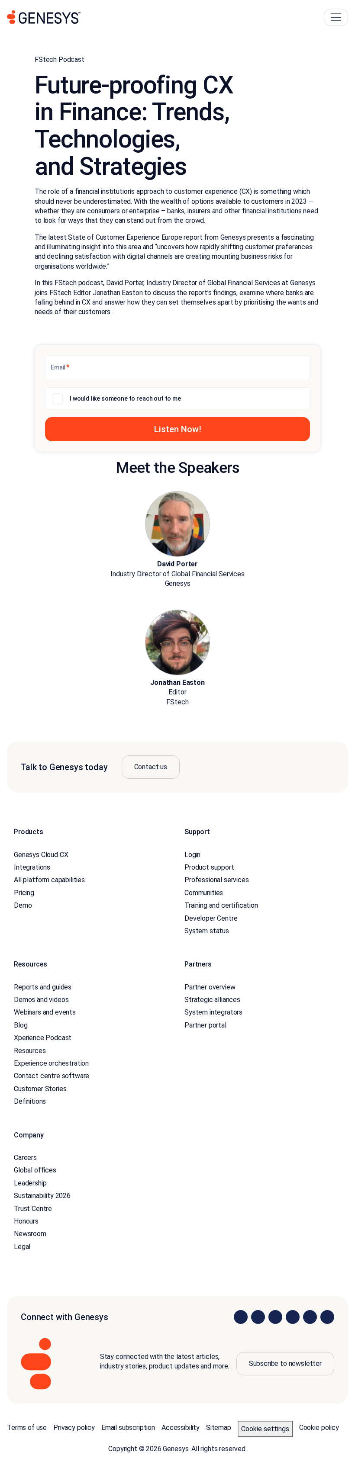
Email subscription (128, 1427)
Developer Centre (210, 918)
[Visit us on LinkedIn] (241, 1317)
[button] (177, 429)
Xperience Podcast (42, 1038)
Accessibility (180, 1427)
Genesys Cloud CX (41, 855)
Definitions (30, 1101)
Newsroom (30, 1234)
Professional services (216, 880)
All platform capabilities (49, 880)
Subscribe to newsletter (285, 1363)
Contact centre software (51, 1076)
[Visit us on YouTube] (310, 1317)
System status (206, 931)
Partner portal (205, 1025)
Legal (22, 1247)
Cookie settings (265, 1429)
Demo (23, 905)
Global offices (35, 1170)
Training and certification (221, 905)
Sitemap (218, 1427)
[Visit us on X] (275, 1317)
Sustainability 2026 (42, 1196)
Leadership (30, 1183)
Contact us (150, 767)
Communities (203, 893)
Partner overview (209, 987)
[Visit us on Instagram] (258, 1317)
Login (192, 855)
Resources (30, 1051)
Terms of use (27, 1427)
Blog (20, 1025)
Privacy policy (74, 1427)
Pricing (24, 893)
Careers (25, 1157)
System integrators (213, 1012)
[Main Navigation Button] (336, 17)
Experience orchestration (51, 1063)
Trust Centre (33, 1208)
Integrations (32, 867)
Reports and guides (42, 987)
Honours (26, 1221)
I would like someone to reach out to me (125, 398)
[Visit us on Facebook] (293, 1317)
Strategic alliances (212, 1000)
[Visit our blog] (327, 1317)
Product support (209, 867)
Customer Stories (40, 1089)
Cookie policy (319, 1427)
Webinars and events (45, 1012)
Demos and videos (41, 1000)
